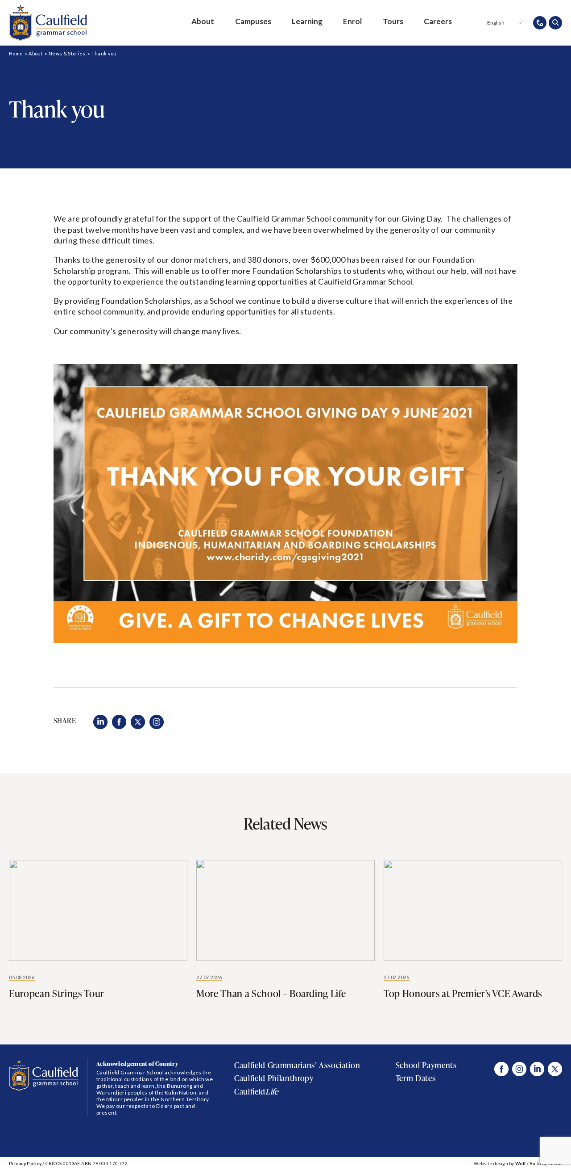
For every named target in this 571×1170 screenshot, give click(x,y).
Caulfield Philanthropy (273, 1078)
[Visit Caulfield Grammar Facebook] (501, 1069)
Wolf (520, 1163)
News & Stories (67, 53)
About (202, 21)
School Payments (426, 1065)
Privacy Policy (25, 1163)
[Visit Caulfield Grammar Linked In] (537, 1069)
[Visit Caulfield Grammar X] (555, 1069)
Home (16, 53)
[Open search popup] (555, 22)
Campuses (253, 21)
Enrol (352, 21)
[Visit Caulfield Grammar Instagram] (519, 1069)
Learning (307, 21)
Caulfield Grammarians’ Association (297, 1065)
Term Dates (415, 1078)
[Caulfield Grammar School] (48, 22)
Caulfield (256, 1091)
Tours (393, 21)
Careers (438, 21)
